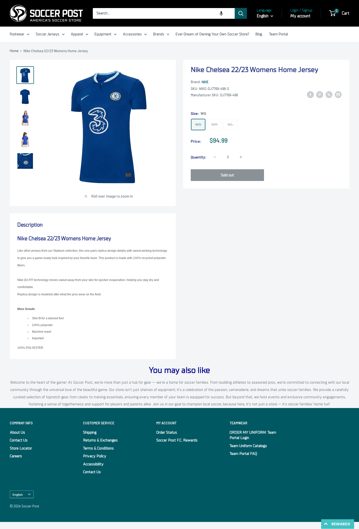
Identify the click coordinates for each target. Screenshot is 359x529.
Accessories (132, 34)
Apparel (77, 34)
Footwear (17, 34)
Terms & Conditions (98, 448)
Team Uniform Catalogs (248, 446)
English (17, 494)
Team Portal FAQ (243, 453)
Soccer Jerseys (47, 34)
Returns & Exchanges (100, 440)
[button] (221, 13)
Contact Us (19, 440)
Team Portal (278, 34)
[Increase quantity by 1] (241, 157)
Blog (258, 34)
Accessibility (93, 464)
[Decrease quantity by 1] (215, 157)
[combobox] (164, 13)
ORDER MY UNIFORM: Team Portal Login (253, 435)
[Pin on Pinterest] (319, 94)
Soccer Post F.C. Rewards (177, 440)
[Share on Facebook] (310, 94)
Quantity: (199, 157)
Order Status (166, 432)
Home (14, 51)
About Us (17, 432)
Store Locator (21, 448)
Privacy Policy (94, 456)
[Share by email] (338, 94)
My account (300, 16)
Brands (158, 34)
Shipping (89, 432)
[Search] (241, 13)
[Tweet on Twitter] (329, 94)
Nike (205, 82)
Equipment (103, 34)
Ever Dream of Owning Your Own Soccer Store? (212, 34)
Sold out (227, 175)
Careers (16, 456)
